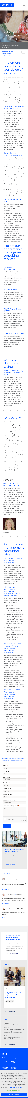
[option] (14, 390)
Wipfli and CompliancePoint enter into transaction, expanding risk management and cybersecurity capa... (14, 1031)
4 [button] (17, 410)
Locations (4, 1061)
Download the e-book (12, 953)
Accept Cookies (14, 1094)
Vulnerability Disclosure (13, 1068)
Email (5, 765)
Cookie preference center (14, 1090)
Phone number (8, 794)
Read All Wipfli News (9, 1044)
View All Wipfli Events (10, 1011)
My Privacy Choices (4, 1064)
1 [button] (10, 410)
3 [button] (15, 410)
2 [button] (13, 410)
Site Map (13, 1065)
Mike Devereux (10, 879)
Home (4, 43)
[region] (14, 1083)
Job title (5, 783)
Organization (7, 788)
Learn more (8, 1005)
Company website (9, 800)
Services (10, 43)
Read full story (5, 889)
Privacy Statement (13, 1058)
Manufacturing (9, 1001)
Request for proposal (13, 1062)
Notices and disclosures (15, 1087)
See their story (10, 864)
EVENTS (6, 964)
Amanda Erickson (10, 894)
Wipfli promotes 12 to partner (11, 1025)
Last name (6, 777)
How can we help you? (10, 806)
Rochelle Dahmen (10, 908)
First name (6, 771)
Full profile (6, 532)
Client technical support (5, 1058)
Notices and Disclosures (5, 1068)
